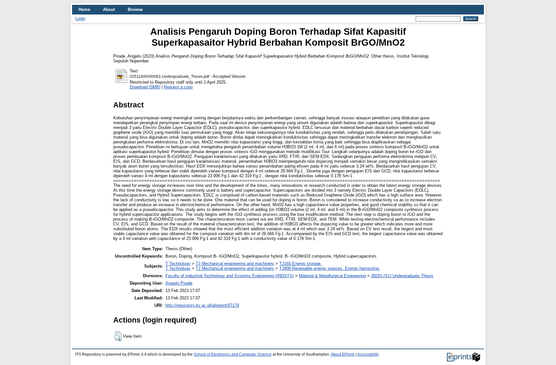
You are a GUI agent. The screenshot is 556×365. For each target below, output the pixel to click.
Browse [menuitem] (135, 9)
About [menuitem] (109, 9)
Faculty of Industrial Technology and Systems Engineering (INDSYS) (229, 275)
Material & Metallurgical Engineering (332, 275)
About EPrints (343, 354)
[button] (118, 336)
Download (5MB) (145, 87)
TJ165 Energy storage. (300, 263)
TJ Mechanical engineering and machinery (235, 263)
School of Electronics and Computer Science (233, 354)
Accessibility (368, 354)
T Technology (177, 263)
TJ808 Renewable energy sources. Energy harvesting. (329, 268)
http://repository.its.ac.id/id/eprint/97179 (202, 305)
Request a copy (178, 87)
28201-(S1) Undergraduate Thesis (402, 275)
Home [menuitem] (84, 9)
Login (80, 18)
